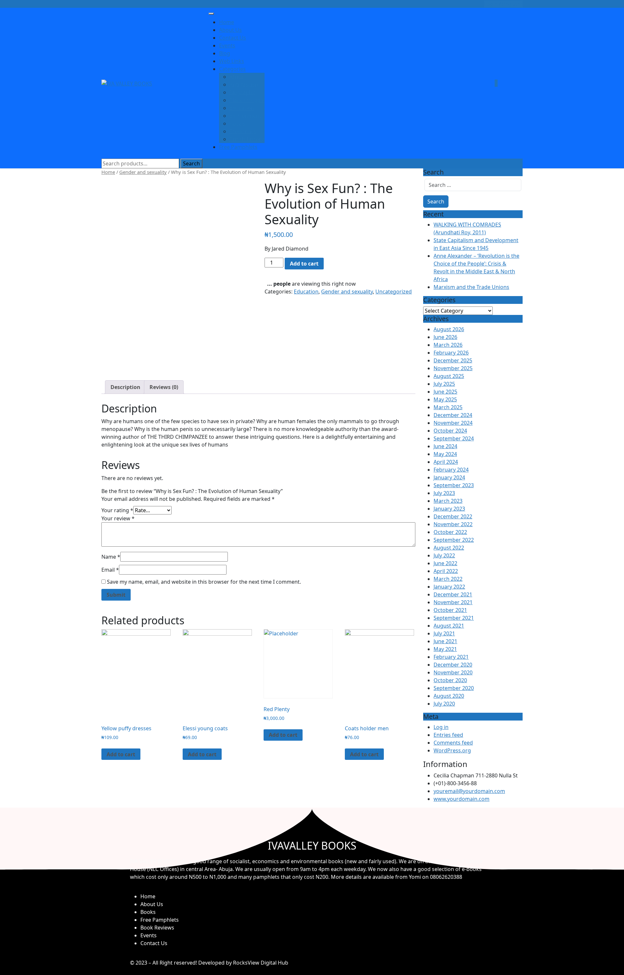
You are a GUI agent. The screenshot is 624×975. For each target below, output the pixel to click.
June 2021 (445, 641)
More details (346, 876)
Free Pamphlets (238, 146)
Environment (245, 115)
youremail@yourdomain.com (469, 791)
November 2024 (453, 422)
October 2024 (450, 430)
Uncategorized (393, 291)
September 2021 (454, 617)
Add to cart (304, 263)
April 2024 (446, 461)
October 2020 (450, 680)
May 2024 (445, 454)
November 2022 (453, 524)
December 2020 (453, 664)
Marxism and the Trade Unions (471, 287)
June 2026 (445, 337)
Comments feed (453, 742)
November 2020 (453, 672)
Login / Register (503, 3)
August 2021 (449, 625)
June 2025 (445, 391)
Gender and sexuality (143, 172)
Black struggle (247, 100)
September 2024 (454, 438)
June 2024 (445, 446)
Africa (236, 76)
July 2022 (444, 555)
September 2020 (454, 688)
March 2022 (448, 578)
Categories (232, 68)
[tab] (125, 387)
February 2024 (451, 469)
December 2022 (453, 516)
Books (148, 912)
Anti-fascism (244, 84)
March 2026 (448, 344)
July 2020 (444, 703)
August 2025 (449, 376)
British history (246, 139)
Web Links (231, 61)
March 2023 (448, 500)
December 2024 (453, 415)
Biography (242, 92)
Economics (242, 131)
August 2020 (449, 695)
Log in (441, 727)
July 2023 (444, 493)
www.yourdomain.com (461, 798)
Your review (118, 518)
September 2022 (454, 539)
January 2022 (449, 586)
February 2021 (451, 656)
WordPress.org (452, 750)
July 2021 (444, 633)
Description (125, 387)
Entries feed (448, 734)
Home (226, 22)
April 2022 (446, 571)
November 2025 (453, 368)
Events (227, 45)
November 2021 (453, 602)
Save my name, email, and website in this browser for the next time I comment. (204, 581)
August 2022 (449, 547)
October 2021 (450, 610)
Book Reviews (157, 927)
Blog (224, 53)
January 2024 (449, 477)
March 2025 (448, 407)
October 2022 (450, 532)
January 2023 (449, 508)
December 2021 (453, 594)
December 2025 (453, 360)
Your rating (117, 510)
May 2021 (445, 649)
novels (237, 123)
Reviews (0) (164, 387)
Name (110, 556)
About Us (230, 29)
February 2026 (451, 352)
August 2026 (449, 329)
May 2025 (445, 399)
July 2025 (444, 383)
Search (191, 163)
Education (241, 107)
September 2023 (454, 485)
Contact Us (232, 37)
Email (110, 569)
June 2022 (445, 563)
